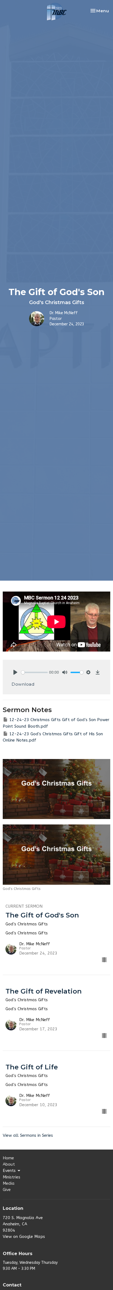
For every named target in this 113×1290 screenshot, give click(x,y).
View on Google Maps (24, 1236)
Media (9, 1183)
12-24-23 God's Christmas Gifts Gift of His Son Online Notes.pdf (53, 737)
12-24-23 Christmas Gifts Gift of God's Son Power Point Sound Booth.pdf (56, 722)
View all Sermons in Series (28, 1135)
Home (8, 1158)
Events (9, 1170)
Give (7, 1189)
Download (23, 684)
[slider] (34, 672)
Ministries (11, 1177)
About (9, 1164)
